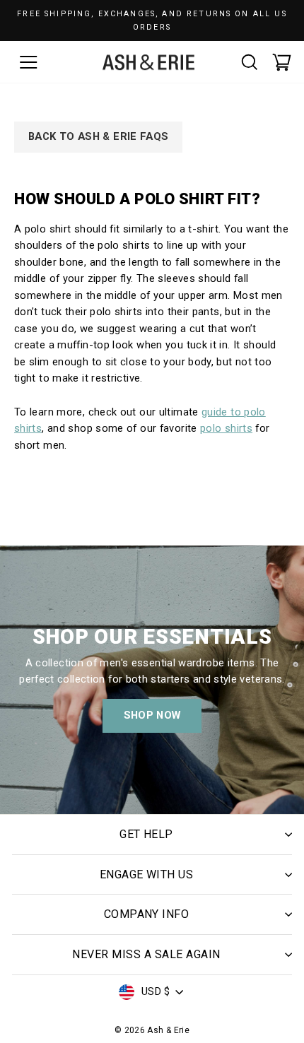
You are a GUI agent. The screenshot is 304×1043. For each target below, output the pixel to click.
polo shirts (226, 428)
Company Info (146, 914)
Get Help (146, 834)
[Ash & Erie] (148, 62)
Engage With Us (147, 874)
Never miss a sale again (146, 954)
